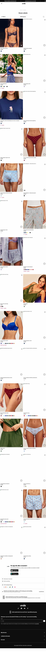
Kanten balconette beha (4, 48)
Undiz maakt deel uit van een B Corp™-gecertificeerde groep (16, 596)
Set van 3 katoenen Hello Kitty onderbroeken (30, 377)
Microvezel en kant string (4, 303)
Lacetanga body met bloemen (4, 483)
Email (2, 618)
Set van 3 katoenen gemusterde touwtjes (30, 157)
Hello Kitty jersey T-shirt (3, 229)
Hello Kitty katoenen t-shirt (27, 340)
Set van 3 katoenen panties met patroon (30, 448)
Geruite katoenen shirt (27, 83)
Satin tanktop (25, 303)
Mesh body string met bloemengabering (30, 120)
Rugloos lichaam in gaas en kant (5, 157)
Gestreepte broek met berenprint (29, 229)
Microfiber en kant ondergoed (28, 266)
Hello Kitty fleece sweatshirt (28, 48)
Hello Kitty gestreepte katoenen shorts (6, 377)
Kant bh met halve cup (27, 483)
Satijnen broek (2, 448)
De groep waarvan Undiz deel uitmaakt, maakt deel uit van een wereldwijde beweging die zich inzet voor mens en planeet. (23, 597)
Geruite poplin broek (3, 83)
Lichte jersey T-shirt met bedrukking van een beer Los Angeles (9, 120)
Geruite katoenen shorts (4, 266)
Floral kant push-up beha (4, 340)
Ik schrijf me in (41, 591)
